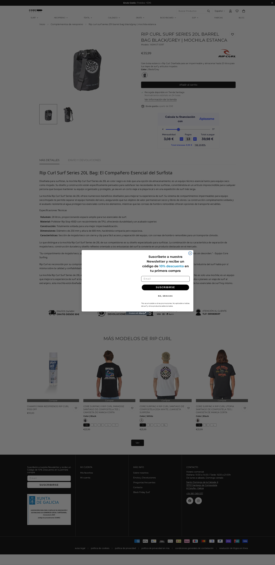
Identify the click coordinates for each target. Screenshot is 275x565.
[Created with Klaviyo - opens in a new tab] (137, 313)
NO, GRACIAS (165, 296)
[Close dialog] (190, 253)
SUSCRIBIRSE (165, 287)
